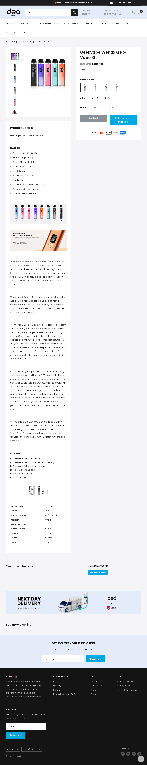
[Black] (84, 87)
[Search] (74, 12)
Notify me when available (123, 120)
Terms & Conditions (127, 690)
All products (19, 41)
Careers (95, 690)
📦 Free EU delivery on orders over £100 (74, 2)
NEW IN (130, 23)
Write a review (98, 572)
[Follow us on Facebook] (123, 754)
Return (56, 690)
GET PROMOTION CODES (127, 2)
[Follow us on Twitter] (128, 754)
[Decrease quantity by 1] (95, 107)
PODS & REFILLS (71, 23)
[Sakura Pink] (116, 87)
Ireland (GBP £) (29, 749)
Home (8, 41)
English (10, 749)
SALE (24, 32)
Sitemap (95, 694)
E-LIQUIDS (91, 23)
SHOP (8, 23)
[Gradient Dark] (95, 87)
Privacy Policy (123, 685)
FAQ (55, 681)
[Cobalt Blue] (106, 87)
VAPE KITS (23, 23)
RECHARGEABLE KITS (45, 23)
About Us (95, 681)
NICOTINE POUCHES (110, 23)
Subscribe (95, 659)
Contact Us (96, 685)
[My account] (133, 12)
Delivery (57, 685)
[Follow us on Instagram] (134, 754)
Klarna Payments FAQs (64, 694)
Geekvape (84, 69)
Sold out (93, 118)
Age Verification (125, 681)
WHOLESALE (11, 32)
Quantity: (85, 107)
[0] (139, 12)
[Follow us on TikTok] (139, 754)
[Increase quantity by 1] (113, 107)
